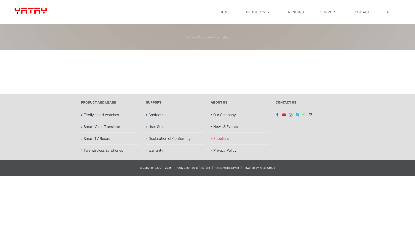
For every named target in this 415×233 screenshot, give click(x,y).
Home (189, 37)
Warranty (155, 150)
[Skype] (297, 114)
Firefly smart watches (101, 115)
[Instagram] (290, 114)
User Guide (157, 126)
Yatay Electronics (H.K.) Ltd (193, 167)
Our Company (224, 115)
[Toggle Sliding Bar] (388, 12)
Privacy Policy (224, 150)
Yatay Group (267, 167)
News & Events (225, 126)
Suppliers (221, 138)
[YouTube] (284, 114)
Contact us (157, 115)
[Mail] (310, 114)
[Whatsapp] (303, 114)
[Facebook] (277, 114)
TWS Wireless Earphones (103, 150)
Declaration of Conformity (169, 138)
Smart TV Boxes (97, 138)
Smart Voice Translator (102, 126)
